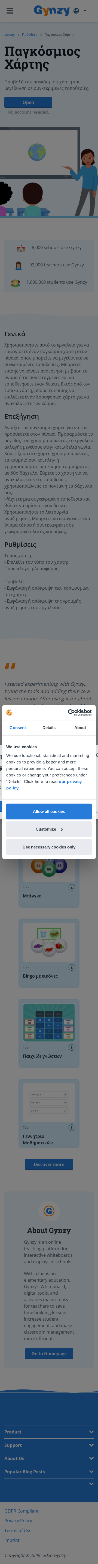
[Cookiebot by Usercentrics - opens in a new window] (69, 712)
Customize (46, 829)
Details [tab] (49, 727)
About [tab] (80, 727)
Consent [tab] (18, 727)
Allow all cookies (49, 811)
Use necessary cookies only (49, 846)
